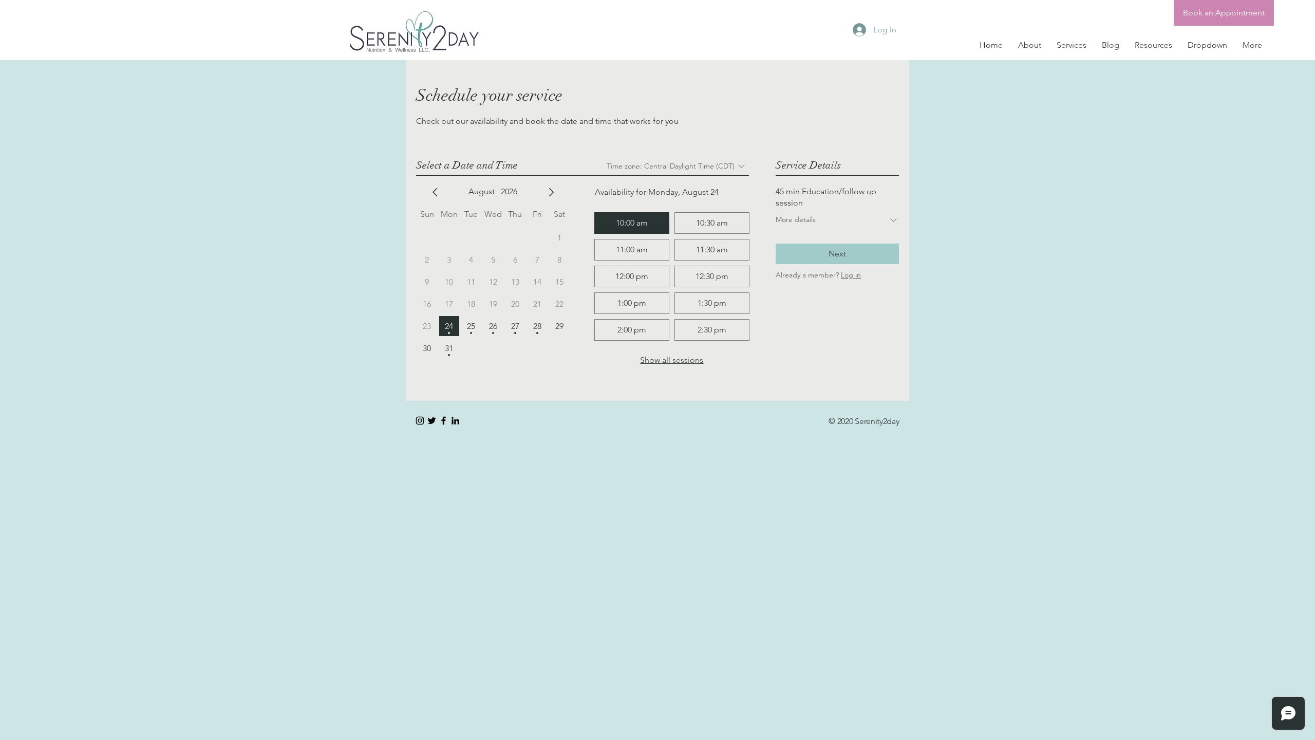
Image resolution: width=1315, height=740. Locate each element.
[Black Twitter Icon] (431, 420)
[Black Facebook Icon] (443, 420)
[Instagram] (420, 420)
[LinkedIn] (455, 420)
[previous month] (435, 192)
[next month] (551, 192)
